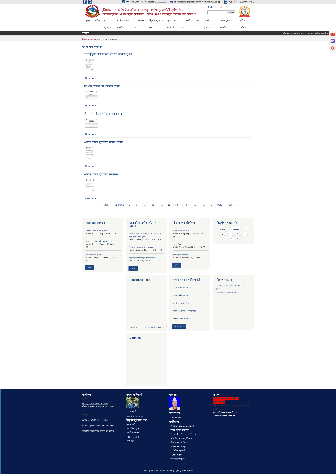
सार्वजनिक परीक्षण (177, 459)
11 (162, 205)
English (210, 7)
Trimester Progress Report (183, 434)
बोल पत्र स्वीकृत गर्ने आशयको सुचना (103, 113)
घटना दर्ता (131, 424)
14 (185, 205)
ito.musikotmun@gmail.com (225, 412)
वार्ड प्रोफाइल (108, 24)
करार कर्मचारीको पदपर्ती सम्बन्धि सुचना (316, 33)
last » (231, 205)
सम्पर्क (197, 20)
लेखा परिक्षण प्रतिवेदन (179, 442)
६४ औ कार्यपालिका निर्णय (181, 303)
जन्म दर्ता (130, 441)
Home (84, 39)
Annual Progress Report (182, 426)
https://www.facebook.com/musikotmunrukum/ (147, 327)
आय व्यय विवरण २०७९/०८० (95, 255)
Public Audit (176, 455)
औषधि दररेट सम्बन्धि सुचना (287, 33)
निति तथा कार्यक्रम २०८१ (181, 319)
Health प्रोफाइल (207, 24)
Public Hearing (177, 446)
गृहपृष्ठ (88, 20)
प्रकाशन (141, 20)
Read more (90, 78)
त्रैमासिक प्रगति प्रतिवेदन (181, 438)
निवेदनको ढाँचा (133, 437)
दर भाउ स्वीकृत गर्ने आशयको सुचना (102, 86)
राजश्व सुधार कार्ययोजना (225, 24)
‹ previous (119, 205)
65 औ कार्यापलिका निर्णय (181, 295)
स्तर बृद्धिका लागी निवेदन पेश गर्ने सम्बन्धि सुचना (108, 54)
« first (105, 205)
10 (153, 205)
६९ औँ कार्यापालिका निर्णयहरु (182, 288)
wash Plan (177, 244)
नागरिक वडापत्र (133, 432)
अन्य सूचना (178, 326)
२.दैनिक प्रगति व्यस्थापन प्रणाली (226, 293)
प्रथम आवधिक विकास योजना (182, 231)
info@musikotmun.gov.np (224, 415)
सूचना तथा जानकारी (171, 24)
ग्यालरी (187, 20)
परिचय (97, 20)
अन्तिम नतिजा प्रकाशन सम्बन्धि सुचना (103, 142)
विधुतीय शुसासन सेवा (156, 24)
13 (176, 205)
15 (195, 205)
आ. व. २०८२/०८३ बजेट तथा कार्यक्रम (99, 241)
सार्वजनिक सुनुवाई (177, 450)
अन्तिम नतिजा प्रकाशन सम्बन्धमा (101, 174)
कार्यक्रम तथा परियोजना (123, 24)
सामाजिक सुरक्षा (133, 428)
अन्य (89, 268)
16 (204, 205)
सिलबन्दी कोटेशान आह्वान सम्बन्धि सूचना (142, 258)
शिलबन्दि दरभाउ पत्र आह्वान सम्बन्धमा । (142, 247)
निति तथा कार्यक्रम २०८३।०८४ (96, 231)
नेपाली (220, 7)
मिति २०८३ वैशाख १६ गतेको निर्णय (184, 311)
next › (219, 205)
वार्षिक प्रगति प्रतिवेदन (179, 430)
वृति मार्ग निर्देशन (243, 24)
